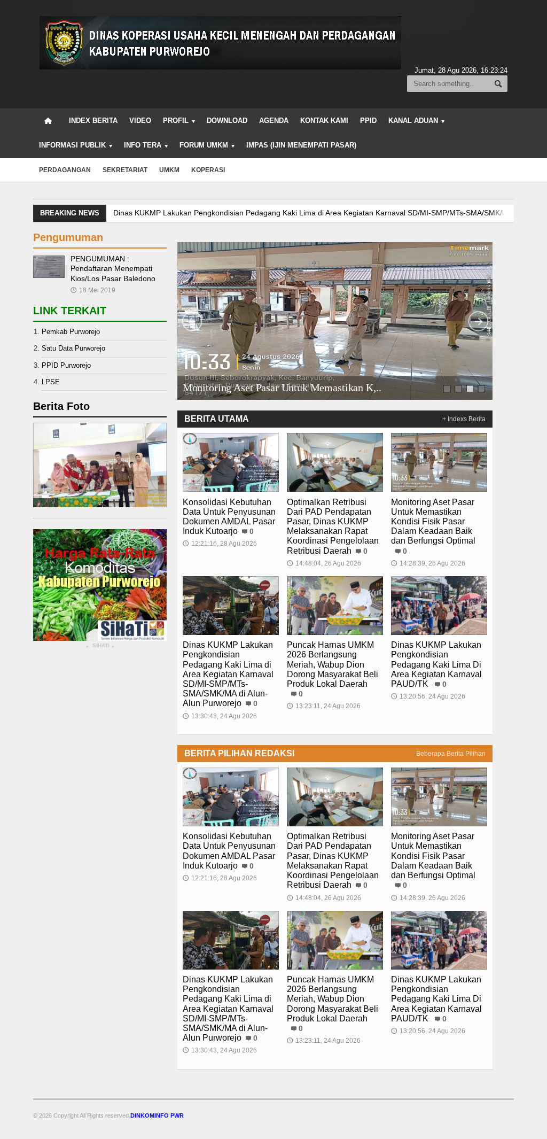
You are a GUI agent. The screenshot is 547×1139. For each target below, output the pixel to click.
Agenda (273, 121)
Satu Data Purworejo (73, 348)
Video (140, 121)
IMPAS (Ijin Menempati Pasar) (301, 145)
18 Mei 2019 (93, 290)
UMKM (169, 170)
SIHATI (100, 645)
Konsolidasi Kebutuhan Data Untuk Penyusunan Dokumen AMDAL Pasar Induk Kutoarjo (229, 517)
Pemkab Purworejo (71, 332)
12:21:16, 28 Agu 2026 (220, 543)
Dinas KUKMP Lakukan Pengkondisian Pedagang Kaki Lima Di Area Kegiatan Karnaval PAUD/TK (436, 664)
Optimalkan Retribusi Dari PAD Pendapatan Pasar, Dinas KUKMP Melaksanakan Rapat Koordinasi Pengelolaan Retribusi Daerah (333, 526)
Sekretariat (125, 170)
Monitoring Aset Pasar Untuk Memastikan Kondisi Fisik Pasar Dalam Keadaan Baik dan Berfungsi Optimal (433, 522)
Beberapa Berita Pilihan (451, 753)
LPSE (51, 382)
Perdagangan (65, 170)
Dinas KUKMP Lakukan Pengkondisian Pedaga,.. (287, 388)
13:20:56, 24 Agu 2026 (428, 696)
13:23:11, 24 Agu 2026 (324, 706)
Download (227, 121)
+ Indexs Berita (464, 419)
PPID (368, 121)
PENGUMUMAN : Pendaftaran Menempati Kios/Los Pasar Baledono (113, 268)
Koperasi (208, 170)
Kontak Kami (324, 121)
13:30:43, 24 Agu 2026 (220, 716)
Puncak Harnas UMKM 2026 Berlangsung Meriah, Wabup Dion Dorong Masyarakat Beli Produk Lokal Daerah (332, 664)
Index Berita (93, 121)
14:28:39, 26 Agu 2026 (428, 563)
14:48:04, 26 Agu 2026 (324, 563)
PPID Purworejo (66, 365)
